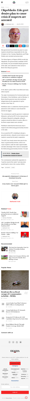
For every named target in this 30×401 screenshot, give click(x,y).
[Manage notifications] (26, 397)
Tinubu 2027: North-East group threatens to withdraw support (9, 214)
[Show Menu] (2, 2)
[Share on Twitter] (12, 46)
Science (23, 374)
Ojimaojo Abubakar (7, 217)
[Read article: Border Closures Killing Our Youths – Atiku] (25, 235)
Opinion (23, 369)
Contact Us (15, 363)
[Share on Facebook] (7, 46)
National (15, 374)
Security (23, 376)
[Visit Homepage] (14, 2)
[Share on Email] (20, 46)
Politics (7, 7)
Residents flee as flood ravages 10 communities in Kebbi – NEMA (11, 294)
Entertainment (15, 369)
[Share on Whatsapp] (16, 46)
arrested (7, 167)
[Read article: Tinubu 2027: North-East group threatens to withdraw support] (25, 214)
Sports (23, 378)
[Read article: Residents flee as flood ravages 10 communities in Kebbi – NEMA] (15, 280)
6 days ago (13, 261)
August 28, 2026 (6, 229)
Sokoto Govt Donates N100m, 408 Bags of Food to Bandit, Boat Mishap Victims (19, 257)
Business (5, 373)
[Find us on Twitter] (17, 342)
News (13, 377)
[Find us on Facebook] (9, 342)
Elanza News (9, 398)
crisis (13, 167)
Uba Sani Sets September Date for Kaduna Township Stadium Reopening (19, 249)
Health (13, 372)
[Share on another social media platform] (27, 46)
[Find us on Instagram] (13, 342)
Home (2, 7)
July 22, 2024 (20, 24)
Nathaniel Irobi (10, 24)
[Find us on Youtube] (20, 342)
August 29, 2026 (6, 219)
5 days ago (13, 252)
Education (5, 376)
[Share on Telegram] (23, 46)
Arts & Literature (5, 369)
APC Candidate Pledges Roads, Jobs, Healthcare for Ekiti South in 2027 (10, 224)
